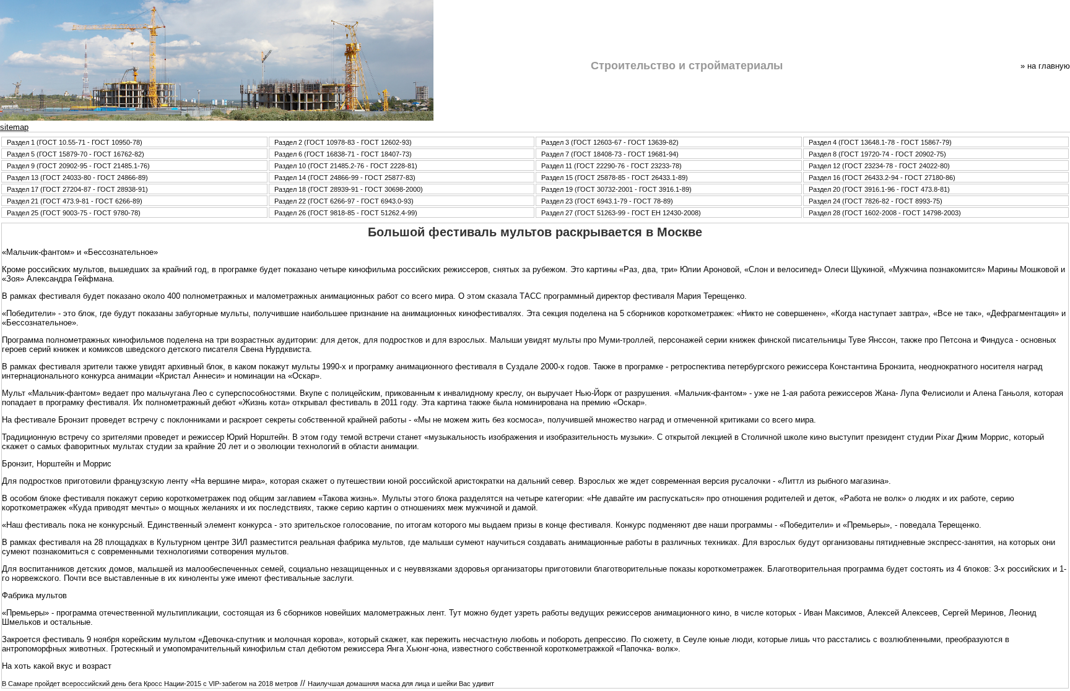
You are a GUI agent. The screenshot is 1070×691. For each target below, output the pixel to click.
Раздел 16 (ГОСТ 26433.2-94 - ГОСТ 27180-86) (882, 177)
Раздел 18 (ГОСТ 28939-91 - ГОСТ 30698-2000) (348, 189)
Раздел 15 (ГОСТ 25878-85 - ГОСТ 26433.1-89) (614, 177)
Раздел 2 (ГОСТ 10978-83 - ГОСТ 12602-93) (343, 142)
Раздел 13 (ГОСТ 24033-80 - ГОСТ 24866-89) (77, 177)
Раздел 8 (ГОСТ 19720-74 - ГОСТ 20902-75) (877, 154)
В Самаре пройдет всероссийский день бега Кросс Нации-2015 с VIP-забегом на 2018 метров (150, 683)
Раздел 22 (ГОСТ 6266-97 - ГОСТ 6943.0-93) (344, 201)
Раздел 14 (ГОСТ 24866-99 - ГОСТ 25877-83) (344, 177)
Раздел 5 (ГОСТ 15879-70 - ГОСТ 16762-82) (75, 154)
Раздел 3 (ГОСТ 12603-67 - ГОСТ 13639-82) (610, 142)
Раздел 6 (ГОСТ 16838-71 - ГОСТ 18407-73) (343, 154)
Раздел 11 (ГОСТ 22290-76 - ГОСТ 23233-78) (611, 166)
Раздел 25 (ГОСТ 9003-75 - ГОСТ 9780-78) (74, 213)
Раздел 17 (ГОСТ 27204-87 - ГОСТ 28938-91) (77, 189)
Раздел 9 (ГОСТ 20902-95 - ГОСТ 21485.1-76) (78, 166)
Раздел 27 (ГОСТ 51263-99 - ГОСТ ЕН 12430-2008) (621, 213)
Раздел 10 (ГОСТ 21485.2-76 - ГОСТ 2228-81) (345, 166)
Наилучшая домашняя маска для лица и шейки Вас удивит (401, 683)
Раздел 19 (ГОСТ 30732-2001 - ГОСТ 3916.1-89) (616, 189)
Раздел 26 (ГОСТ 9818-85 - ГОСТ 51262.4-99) (345, 213)
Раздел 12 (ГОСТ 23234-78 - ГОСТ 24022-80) (879, 166)
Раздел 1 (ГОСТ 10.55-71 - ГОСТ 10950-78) (74, 142)
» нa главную (1045, 66)
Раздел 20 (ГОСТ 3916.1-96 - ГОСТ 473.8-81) (879, 189)
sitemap (14, 127)
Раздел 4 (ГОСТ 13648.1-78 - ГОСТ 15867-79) (880, 142)
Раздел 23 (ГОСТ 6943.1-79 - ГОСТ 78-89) (607, 201)
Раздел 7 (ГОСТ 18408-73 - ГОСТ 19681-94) (610, 154)
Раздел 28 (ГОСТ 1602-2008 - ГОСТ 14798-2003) (885, 213)
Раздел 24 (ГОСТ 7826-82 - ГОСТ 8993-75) (875, 201)
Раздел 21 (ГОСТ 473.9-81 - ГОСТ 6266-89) (74, 201)
